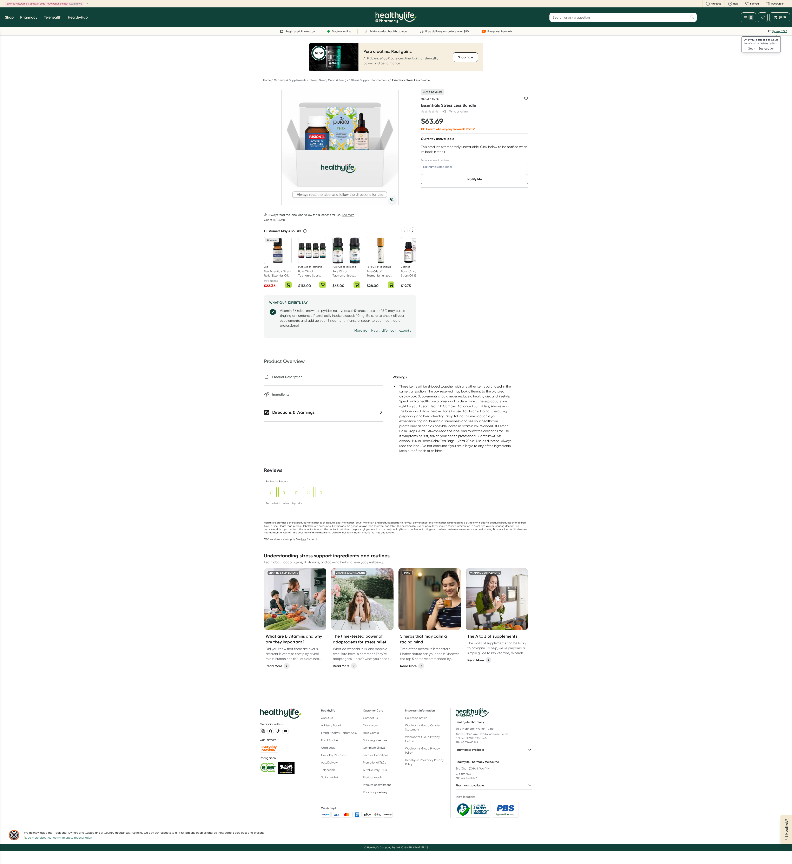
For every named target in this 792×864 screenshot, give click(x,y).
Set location (766, 48)
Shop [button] (9, 17)
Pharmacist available (470, 750)
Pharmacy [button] (28, 17)
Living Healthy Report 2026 (339, 732)
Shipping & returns (375, 740)
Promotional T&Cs (374, 762)
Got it (751, 48)
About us (327, 718)
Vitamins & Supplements (290, 80)
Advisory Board (331, 725)
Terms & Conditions (375, 755)
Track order (370, 725)
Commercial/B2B (374, 747)
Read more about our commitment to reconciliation (58, 837)
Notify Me (474, 179)
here (303, 539)
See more (348, 214)
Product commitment (377, 784)
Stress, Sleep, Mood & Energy (329, 80)
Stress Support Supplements (370, 80)
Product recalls (373, 777)
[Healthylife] (396, 17)
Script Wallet (329, 777)
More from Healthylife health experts (382, 330)
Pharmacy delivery (375, 792)
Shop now (57, 3)
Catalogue (328, 747)
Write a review (458, 111)
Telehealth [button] (52, 17)
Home (267, 80)
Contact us (370, 718)
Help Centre (371, 732)
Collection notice (416, 718)
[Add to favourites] (526, 99)
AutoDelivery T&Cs (375, 770)
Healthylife (429, 98)
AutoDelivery (329, 762)
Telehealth (328, 770)
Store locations (465, 796)
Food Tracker (329, 740)
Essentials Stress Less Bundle (411, 80)
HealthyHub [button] (78, 17)
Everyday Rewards (333, 755)
